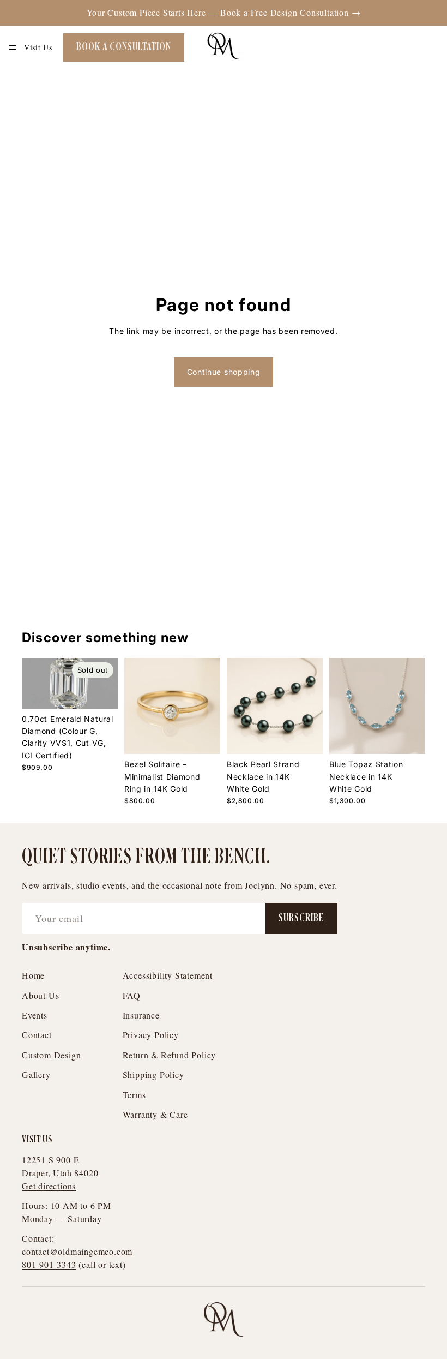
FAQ (132, 995)
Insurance (141, 1015)
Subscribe (301, 918)
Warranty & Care (155, 1114)
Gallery (36, 1074)
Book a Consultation (123, 47)
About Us (40, 995)
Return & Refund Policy (169, 1055)
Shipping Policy (153, 1074)
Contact (37, 1034)
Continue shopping (224, 371)
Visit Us (38, 47)
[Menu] (12, 47)
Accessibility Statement (168, 975)
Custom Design (51, 1055)
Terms (134, 1094)
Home (33, 975)
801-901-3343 (49, 1264)
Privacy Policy (151, 1034)
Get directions (49, 1186)
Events (34, 1015)
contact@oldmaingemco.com (77, 1251)
